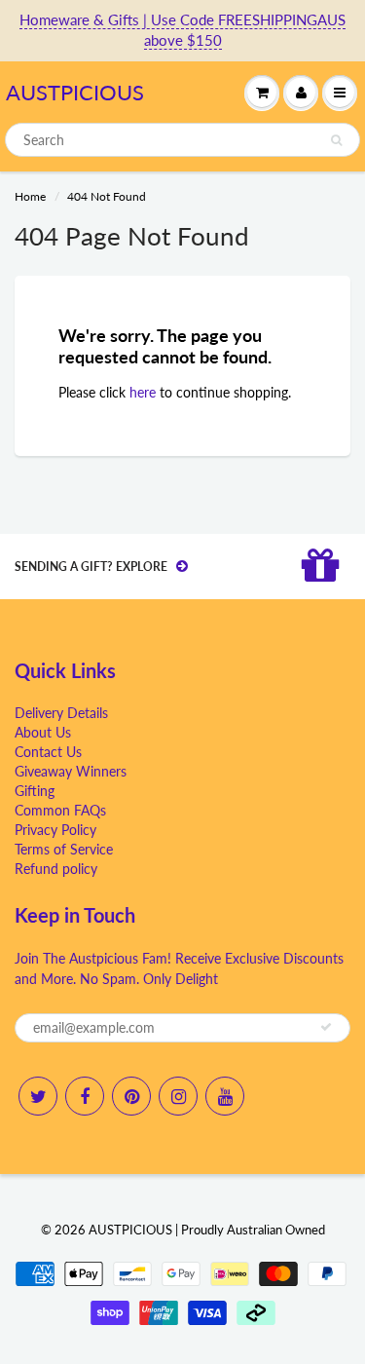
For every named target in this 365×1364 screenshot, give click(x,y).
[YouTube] (224, 1096)
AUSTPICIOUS (75, 92)
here (142, 392)
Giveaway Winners (71, 771)
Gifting (35, 790)
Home (30, 196)
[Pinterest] (131, 1096)
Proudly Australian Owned (253, 1229)
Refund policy (56, 868)
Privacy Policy (55, 829)
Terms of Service (64, 849)
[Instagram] (178, 1096)
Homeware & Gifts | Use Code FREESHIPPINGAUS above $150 (182, 30)
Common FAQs (60, 810)
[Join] (326, 1026)
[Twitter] (37, 1096)
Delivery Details (61, 712)
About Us (43, 732)
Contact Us (48, 751)
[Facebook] (84, 1096)
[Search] (336, 140)
